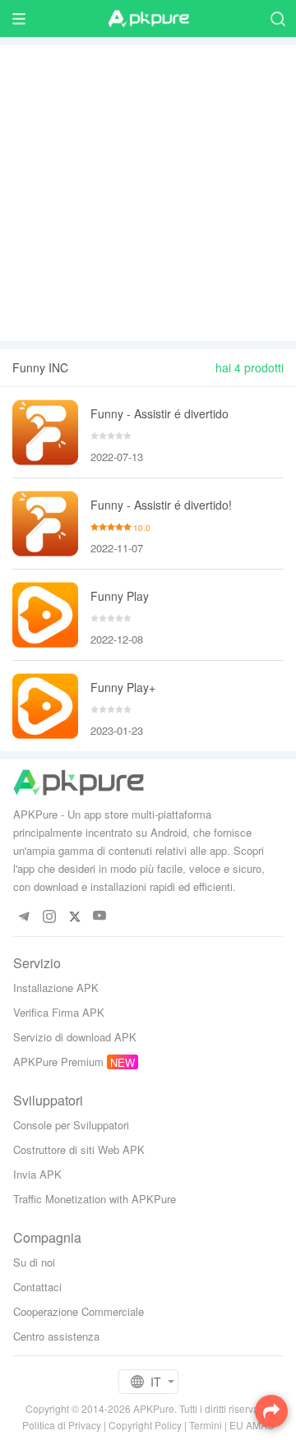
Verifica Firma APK (58, 1012)
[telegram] (23, 916)
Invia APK (37, 1174)
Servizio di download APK (74, 1037)
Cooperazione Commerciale (78, 1311)
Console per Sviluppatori (71, 1125)
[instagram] (49, 916)
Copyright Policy (145, 1425)
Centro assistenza (56, 1336)
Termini (205, 1425)
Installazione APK (56, 987)
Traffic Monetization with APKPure (94, 1199)
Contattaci (37, 1287)
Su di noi (34, 1262)
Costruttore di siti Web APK (79, 1149)
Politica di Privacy (61, 1425)
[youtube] (100, 916)
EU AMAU (252, 1425)
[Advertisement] (148, 193)
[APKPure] (148, 19)
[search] (277, 18)
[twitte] (74, 916)
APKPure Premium (58, 1061)
